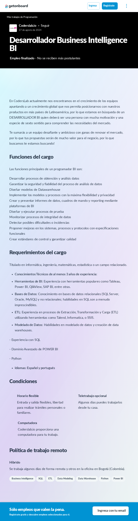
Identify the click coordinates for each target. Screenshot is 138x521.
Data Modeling (65, 479)
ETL (50, 479)
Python (104, 479)
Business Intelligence (22, 479)
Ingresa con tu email (112, 510)
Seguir (45, 25)
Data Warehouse (87, 479)
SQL (40, 479)
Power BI (118, 479)
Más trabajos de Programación (22, 17)
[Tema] (119, 6)
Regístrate (108, 6)
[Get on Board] (16, 6)
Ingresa (93, 6)
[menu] (126, 6)
